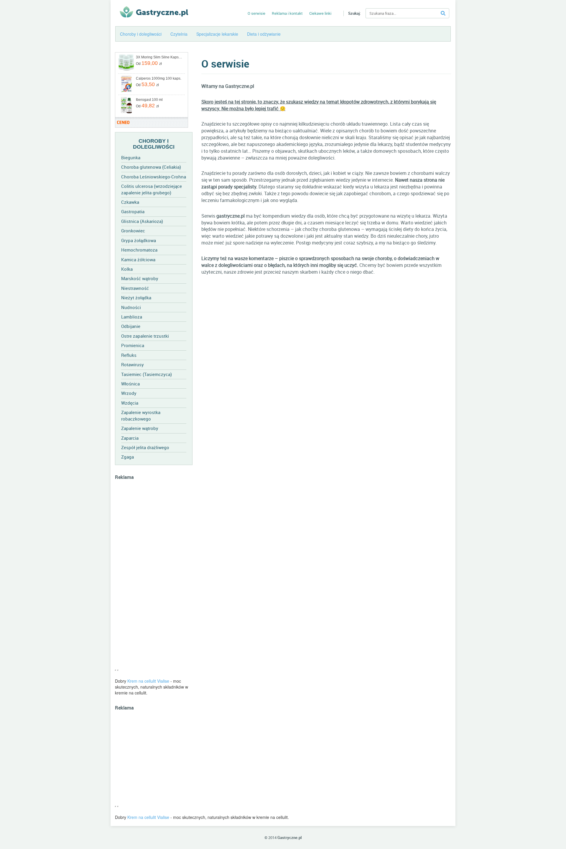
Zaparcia (130, 438)
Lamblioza (131, 317)
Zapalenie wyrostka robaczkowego (140, 415)
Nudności (131, 307)
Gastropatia (132, 211)
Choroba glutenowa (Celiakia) (151, 167)
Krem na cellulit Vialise (148, 681)
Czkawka (130, 202)
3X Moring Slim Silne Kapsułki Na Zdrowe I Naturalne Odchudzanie (160, 57)
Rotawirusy (132, 364)
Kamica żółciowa (138, 259)
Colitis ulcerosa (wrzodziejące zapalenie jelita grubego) (151, 189)
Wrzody (128, 393)
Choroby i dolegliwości (141, 34)
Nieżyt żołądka (136, 297)
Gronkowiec (133, 231)
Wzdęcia (129, 403)
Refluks (128, 355)
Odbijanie (130, 326)
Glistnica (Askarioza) (142, 221)
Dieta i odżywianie (264, 34)
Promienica (132, 345)
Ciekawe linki (320, 13)
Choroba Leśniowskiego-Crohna (153, 177)
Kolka (127, 269)
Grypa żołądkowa (138, 240)
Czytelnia (178, 34)
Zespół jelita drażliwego (145, 447)
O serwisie (256, 13)
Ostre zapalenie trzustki (145, 336)
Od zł (149, 63)
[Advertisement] (153, 577)
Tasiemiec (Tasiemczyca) (146, 374)
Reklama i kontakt (287, 13)
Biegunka (130, 157)
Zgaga (127, 457)
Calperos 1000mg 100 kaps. (158, 78)
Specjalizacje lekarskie (217, 34)
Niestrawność (135, 288)
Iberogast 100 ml (149, 100)
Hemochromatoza (139, 250)
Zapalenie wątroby (139, 428)
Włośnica (130, 384)
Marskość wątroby (139, 278)
